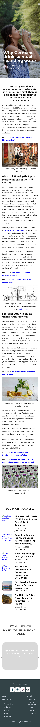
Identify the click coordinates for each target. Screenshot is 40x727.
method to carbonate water (14, 230)
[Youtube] (28, 689)
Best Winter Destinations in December (23, 569)
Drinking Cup (23, 309)
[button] (1, 657)
